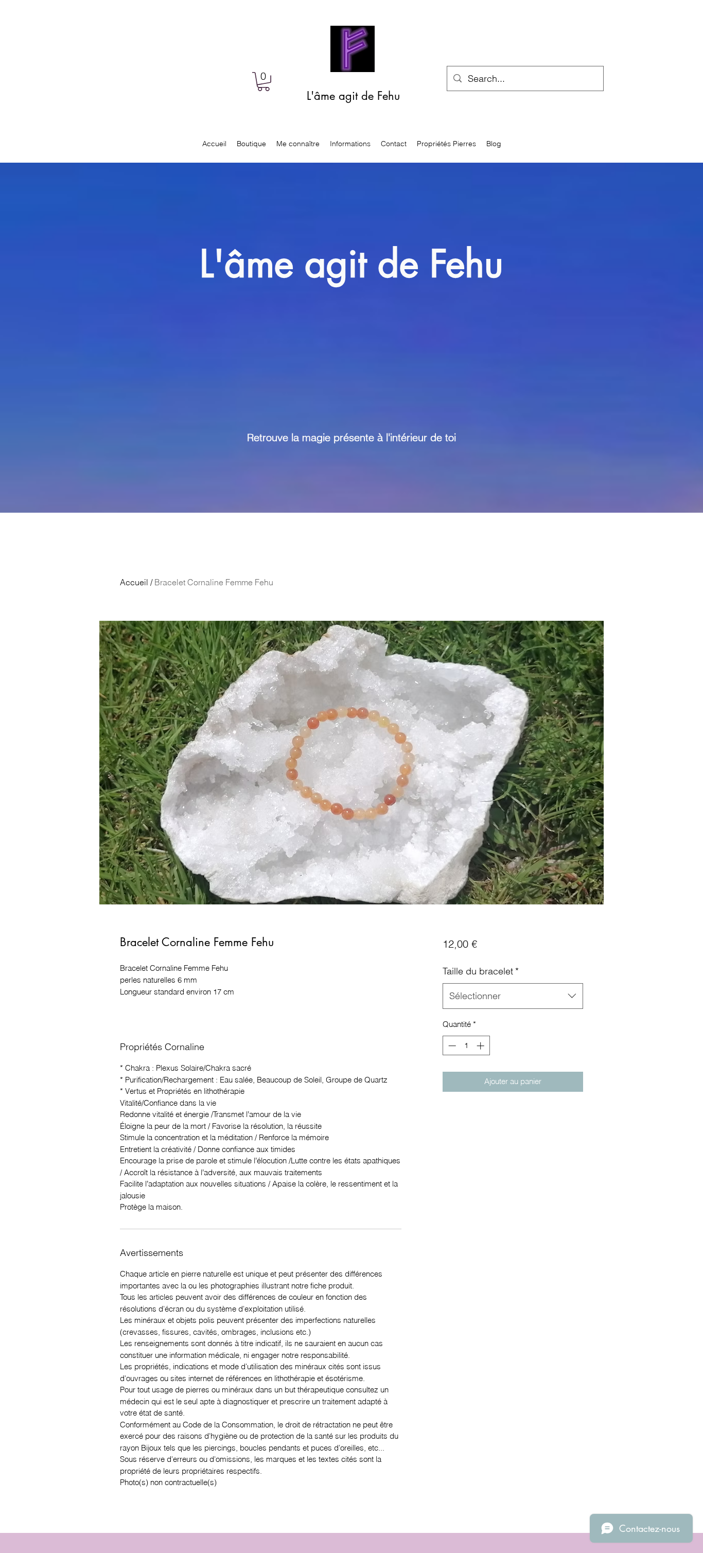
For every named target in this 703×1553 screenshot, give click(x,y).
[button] (263, 81)
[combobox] (513, 996)
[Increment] (481, 1045)
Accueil (134, 582)
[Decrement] (451, 1045)
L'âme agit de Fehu (353, 96)
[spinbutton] (466, 1045)
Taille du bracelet (481, 971)
